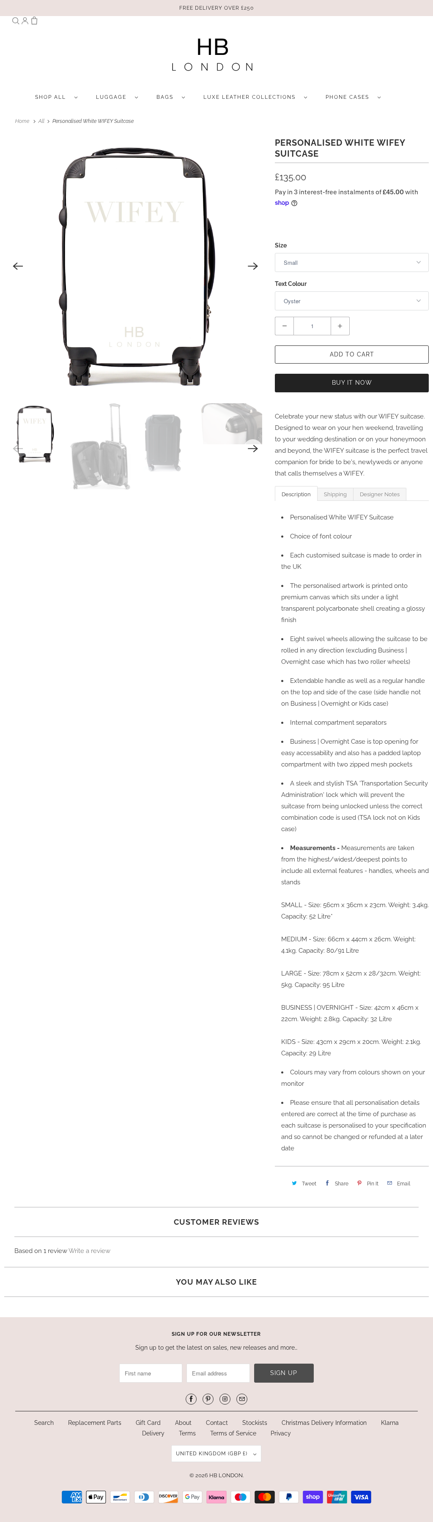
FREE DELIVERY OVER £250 (216, 8)
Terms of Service (233, 1433)
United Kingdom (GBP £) (212, 1454)
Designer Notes (380, 494)
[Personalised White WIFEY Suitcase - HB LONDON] (135, 266)
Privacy (281, 1433)
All (42, 121)
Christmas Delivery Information (324, 1422)
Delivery (153, 1433)
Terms (187, 1433)
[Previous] (17, 266)
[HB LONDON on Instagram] (224, 1399)
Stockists (254, 1422)
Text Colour (291, 283)
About (184, 1422)
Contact (217, 1422)
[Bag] (34, 22)
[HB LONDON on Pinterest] (208, 1399)
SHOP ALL (52, 97)
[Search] (15, 22)
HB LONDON (226, 1475)
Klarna (390, 1422)
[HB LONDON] (212, 57)
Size (281, 245)
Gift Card (148, 1422)
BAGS (167, 97)
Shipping (335, 494)
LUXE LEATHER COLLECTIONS (251, 97)
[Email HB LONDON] (241, 1399)
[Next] (253, 266)
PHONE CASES (349, 97)
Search (44, 1422)
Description (296, 494)
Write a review (89, 1251)
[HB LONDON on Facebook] (191, 1399)
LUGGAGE (113, 97)
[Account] (25, 22)
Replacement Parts (94, 1422)
